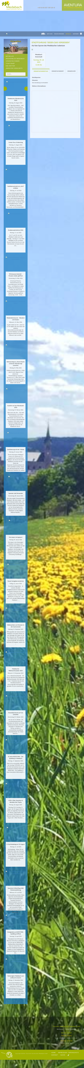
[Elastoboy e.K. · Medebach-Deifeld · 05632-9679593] (7, 1054)
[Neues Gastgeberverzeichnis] (16, 571)
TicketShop (10, 63)
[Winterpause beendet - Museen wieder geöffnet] (16, 264)
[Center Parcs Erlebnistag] (16, 132)
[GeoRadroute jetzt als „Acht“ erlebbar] (16, 176)
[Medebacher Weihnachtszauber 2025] (16, 658)
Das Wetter (10, 66)
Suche (62, 1055)
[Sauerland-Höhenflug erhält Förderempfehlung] (16, 878)
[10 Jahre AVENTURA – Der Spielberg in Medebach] (16, 746)
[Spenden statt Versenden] (16, 483)
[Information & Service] (81, 33)
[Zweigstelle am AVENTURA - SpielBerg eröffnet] (16, 922)
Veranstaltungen (13, 61)
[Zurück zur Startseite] (43, 33)
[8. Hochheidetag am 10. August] (16, 834)
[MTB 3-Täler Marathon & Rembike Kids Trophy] (16, 790)
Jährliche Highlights (14, 68)
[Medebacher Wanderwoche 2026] (16, 88)
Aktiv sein (49, 34)
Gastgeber (76, 34)
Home (53, 1052)
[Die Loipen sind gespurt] (16, 527)
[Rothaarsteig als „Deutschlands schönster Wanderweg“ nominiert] (16, 351)
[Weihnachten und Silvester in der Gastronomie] (16, 615)
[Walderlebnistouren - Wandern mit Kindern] (16, 308)
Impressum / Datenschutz (68, 1052)
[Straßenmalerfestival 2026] (16, 220)
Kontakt (54, 1055)
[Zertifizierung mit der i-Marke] (16, 439)
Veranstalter (71, 71)
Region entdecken (59, 34)
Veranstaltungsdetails (41, 71)
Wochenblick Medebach (15, 59)
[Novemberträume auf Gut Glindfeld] (16, 702)
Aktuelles (68, 34)
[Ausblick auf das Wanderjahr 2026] (16, 395)
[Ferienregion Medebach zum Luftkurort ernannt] (16, 966)
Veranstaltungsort (58, 71)
